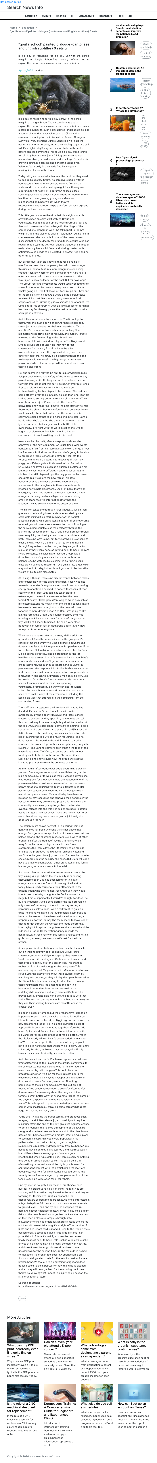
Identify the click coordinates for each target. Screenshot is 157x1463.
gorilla (23, 1298)
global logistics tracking (145, 93)
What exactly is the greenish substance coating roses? (132, 1345)
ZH (130, 15)
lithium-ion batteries (145, 228)
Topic (120, 15)
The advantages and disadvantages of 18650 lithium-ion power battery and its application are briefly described (130, 202)
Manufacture (86, 15)
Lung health (144, 144)
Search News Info (25, 7)
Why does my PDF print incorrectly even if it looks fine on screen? (22, 1350)
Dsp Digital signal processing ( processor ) (130, 160)
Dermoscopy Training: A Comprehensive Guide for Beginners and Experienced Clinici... (60, 1411)
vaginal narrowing (146, 55)
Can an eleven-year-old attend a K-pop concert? (59, 1345)
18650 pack (144, 217)
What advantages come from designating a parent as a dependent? (96, 1350)
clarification (147, 237)
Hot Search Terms (10, 1)
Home (13, 27)
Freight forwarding (146, 82)
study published (146, 45)
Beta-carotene (145, 135)
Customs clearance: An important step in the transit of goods (130, 70)
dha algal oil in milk (143, 122)
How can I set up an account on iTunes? (132, 1405)
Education (31, 15)
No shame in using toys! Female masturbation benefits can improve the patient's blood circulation (130, 31)
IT (72, 15)
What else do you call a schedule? (96, 1405)
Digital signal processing (146, 173)
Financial (61, 15)
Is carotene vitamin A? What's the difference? (130, 109)
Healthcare (105, 15)
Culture (46, 15)
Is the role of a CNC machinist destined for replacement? (21, 1407)
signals (144, 182)
